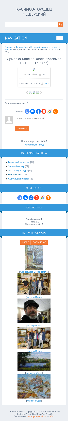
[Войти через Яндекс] (43, 111)
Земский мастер (16, 166)
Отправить (22, 129)
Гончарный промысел (19, 162)
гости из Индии (34, 297)
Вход (41, 144)
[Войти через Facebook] (38, 111)
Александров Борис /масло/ (34, 272)
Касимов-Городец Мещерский (34, 12)
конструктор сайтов (36, 416)
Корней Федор (34, 401)
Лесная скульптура (18, 170)
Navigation (16, 38)
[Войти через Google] (49, 111)
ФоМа (47, 83)
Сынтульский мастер (18, 179)
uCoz (52, 416)
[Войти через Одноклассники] (55, 111)
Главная (9, 47)
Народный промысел (40, 47)
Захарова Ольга (34, 373)
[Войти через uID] (27, 111)
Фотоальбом (22, 47)
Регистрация (30, 144)
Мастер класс (15, 174)
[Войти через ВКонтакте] (32, 111)
